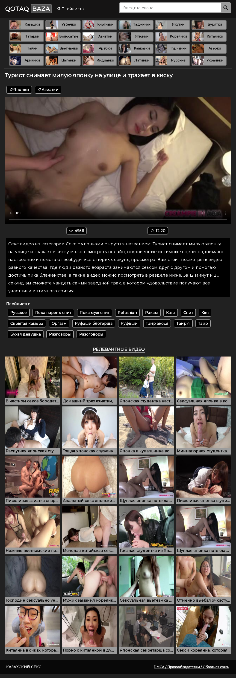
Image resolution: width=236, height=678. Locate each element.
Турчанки (178, 48)
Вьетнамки (68, 48)
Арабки (105, 48)
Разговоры (60, 334)
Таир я (183, 323)
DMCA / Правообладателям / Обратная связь (191, 667)
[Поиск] (226, 7)
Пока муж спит (94, 312)
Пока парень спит (53, 312)
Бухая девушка (25, 334)
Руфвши (129, 323)
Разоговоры (91, 334)
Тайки (32, 48)
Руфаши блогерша (93, 323)
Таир (203, 323)
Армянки (32, 60)
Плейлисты (72, 9)
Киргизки (105, 24)
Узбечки (69, 24)
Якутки (178, 24)
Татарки (32, 36)
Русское (18, 312)
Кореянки (178, 36)
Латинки (141, 60)
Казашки (32, 24)
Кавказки (142, 48)
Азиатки (105, 36)
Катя (170, 312)
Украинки (214, 60)
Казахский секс (23, 667)
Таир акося (157, 323)
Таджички (141, 24)
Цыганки (68, 60)
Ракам (151, 312)
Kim (205, 312)
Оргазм (59, 323)
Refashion (127, 312)
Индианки (105, 60)
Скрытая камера (26, 323)
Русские (178, 60)
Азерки (215, 48)
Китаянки (215, 36)
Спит (188, 312)
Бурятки (215, 24)
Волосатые (68, 36)
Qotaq (27, 8)
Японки (141, 36)
